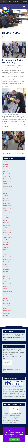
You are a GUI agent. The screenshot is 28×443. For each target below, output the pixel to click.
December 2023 (7, 230)
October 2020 (6, 313)
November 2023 (7, 232)
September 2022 (7, 264)
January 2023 (6, 254)
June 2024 (6, 218)
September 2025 (7, 186)
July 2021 (5, 293)
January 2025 (6, 203)
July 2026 (5, 161)
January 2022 (6, 281)
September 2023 (7, 237)
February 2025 (7, 200)
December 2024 (7, 205)
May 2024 (5, 220)
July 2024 (5, 215)
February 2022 (7, 279)
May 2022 (5, 271)
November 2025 (7, 181)
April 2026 (5, 169)
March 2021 (6, 301)
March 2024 (6, 222)
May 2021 (5, 298)
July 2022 (5, 266)
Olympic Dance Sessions (20, 153)
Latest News (10, 37)
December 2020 (7, 308)
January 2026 (6, 176)
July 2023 (5, 240)
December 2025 (7, 178)
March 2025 (6, 198)
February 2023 (7, 252)
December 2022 (7, 257)
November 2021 (7, 286)
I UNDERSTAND (14, 439)
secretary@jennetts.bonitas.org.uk (11, 337)
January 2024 (6, 227)
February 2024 (7, 225)
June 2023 (6, 242)
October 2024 (6, 210)
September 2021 (7, 291)
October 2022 (6, 262)
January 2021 (6, 305)
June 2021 (6, 296)
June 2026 (6, 164)
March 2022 (6, 276)
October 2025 (6, 183)
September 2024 (7, 213)
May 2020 (5, 315)
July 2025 (5, 188)
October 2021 (6, 288)
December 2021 (7, 284)
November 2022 (7, 259)
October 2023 (6, 235)
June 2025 (6, 191)
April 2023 (5, 247)
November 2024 (7, 208)
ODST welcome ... (14, 2)
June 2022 (6, 269)
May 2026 (5, 166)
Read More (14, 436)
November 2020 (7, 310)
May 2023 (5, 244)
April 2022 (5, 274)
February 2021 (7, 303)
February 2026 (7, 174)
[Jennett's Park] (5, 10)
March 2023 (6, 249)
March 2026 (6, 171)
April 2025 (5, 196)
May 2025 (5, 193)
